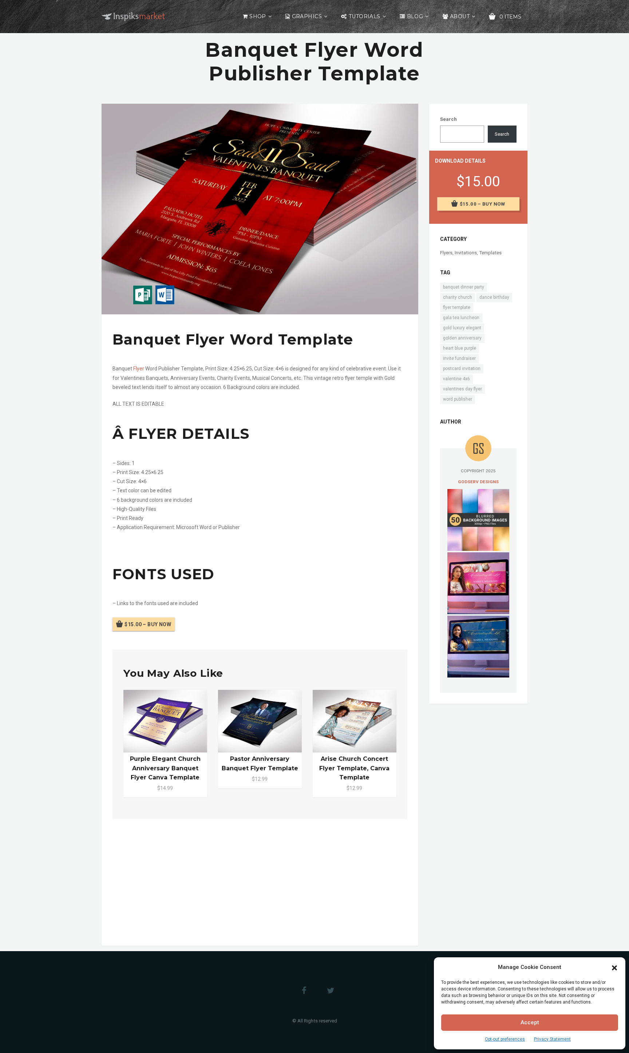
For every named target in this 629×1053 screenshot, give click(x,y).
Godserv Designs (478, 481)
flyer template (456, 307)
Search (448, 119)
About (460, 16)
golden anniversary (462, 338)
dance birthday (494, 297)
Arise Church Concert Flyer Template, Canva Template (354, 767)
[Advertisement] (259, 881)
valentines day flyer (462, 389)
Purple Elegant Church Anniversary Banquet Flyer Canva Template (165, 767)
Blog (415, 16)
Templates (490, 252)
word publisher (457, 399)
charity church (457, 297)
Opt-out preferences (505, 1039)
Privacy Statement (552, 1039)
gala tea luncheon (461, 317)
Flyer (138, 368)
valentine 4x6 (456, 378)
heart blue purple (459, 348)
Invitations (466, 252)
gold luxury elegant (462, 327)
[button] (614, 967)
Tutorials (364, 16)
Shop (257, 16)
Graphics (307, 16)
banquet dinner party (463, 287)
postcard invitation (461, 368)
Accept (530, 1022)
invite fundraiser (459, 358)
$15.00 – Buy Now (147, 624)
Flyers (446, 252)
